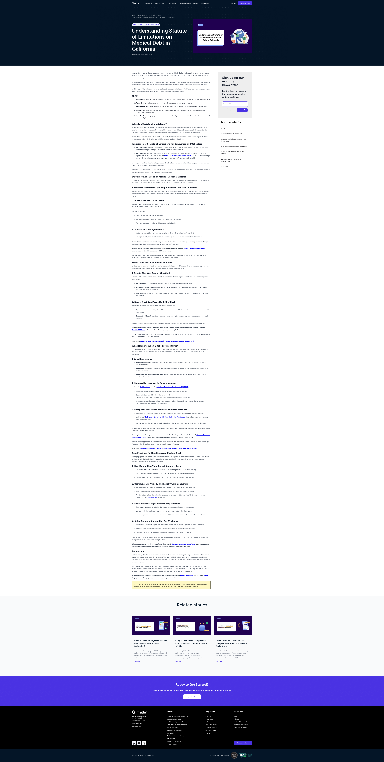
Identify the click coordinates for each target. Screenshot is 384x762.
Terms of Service (137, 755)
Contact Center (172, 744)
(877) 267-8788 (137, 723)
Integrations (171, 739)
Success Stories (185, 3)
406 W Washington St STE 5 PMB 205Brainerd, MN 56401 (139, 719)
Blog (139, 15)
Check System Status (241, 725)
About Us (208, 716)
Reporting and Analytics (174, 730)
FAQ (207, 722)
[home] (135, 3)
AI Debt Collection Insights (151, 15)
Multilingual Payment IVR (175, 722)
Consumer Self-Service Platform (177, 716)
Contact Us (209, 719)
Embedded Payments (174, 719)
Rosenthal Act (153, 497)
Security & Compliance (174, 741)
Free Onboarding (211, 725)
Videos (236, 719)
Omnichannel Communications (177, 725)
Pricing (195, 3)
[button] (148, 3)
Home (134, 15)
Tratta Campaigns (172, 727)
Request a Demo (245, 3)
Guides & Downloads (240, 722)
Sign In (233, 3)
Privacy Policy (149, 755)
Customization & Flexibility (175, 736)
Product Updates (211, 727)
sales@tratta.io (136, 726)
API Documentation (240, 727)
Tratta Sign (170, 733)
